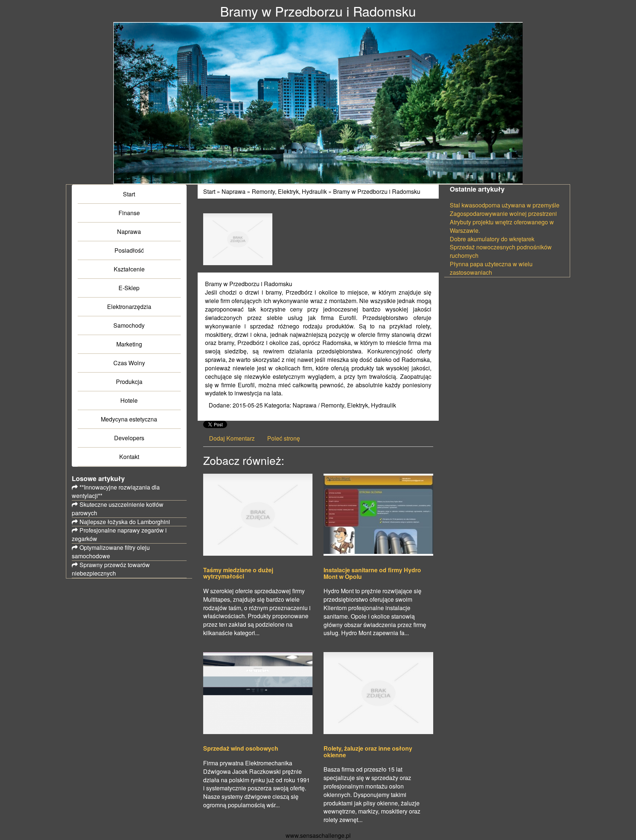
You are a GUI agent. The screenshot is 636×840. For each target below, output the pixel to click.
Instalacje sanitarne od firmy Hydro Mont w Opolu (372, 573)
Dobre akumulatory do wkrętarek (492, 239)
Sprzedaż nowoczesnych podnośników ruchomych (501, 251)
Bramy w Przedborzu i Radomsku (376, 191)
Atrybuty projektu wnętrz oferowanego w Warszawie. (502, 226)
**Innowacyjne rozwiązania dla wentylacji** (116, 491)
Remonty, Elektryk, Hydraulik (289, 191)
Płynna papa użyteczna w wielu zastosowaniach (491, 268)
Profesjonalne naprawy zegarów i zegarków (119, 534)
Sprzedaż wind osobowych (240, 748)
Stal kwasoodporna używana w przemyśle (504, 205)
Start (209, 191)
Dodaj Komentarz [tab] (232, 438)
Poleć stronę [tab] (283, 438)
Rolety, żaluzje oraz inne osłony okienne (368, 751)
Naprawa (233, 191)
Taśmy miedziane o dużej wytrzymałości (238, 573)
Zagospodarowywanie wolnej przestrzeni (503, 213)
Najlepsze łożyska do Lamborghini (125, 521)
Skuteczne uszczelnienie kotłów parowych (117, 508)
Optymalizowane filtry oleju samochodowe (111, 551)
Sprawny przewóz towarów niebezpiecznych (111, 568)
